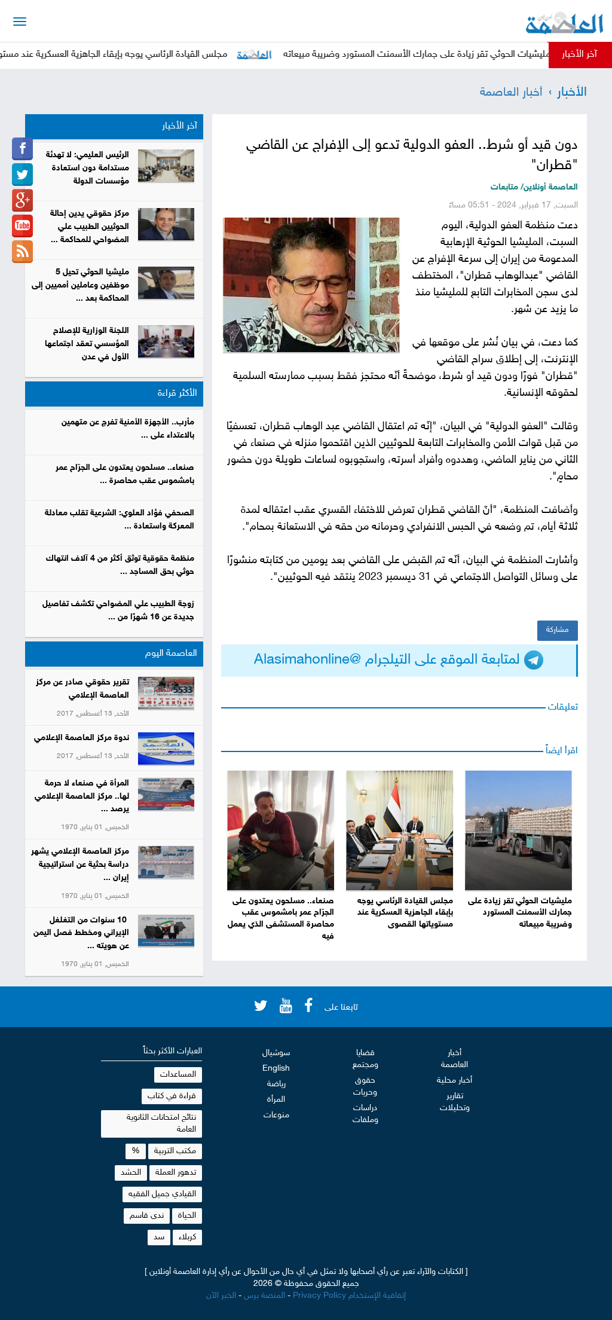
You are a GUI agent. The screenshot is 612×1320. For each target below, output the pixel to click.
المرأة (276, 1100)
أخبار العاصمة (511, 92)
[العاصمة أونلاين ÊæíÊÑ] (22, 174)
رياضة (276, 1084)
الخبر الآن (221, 1296)
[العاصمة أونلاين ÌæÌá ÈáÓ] (22, 200)
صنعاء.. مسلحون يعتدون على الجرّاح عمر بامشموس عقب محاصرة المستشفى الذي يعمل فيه (281, 919)
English (276, 1069)
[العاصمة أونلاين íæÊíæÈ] (22, 226)
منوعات (276, 1115)
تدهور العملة (175, 1173)
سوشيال (276, 1053)
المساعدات (178, 1075)
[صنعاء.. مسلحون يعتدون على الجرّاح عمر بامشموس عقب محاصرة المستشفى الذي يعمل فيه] (280, 830)
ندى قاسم (147, 1216)
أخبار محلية (454, 1080)
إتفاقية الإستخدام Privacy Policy (349, 1296)
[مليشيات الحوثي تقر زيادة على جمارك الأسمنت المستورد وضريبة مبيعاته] (518, 830)
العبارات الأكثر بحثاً (172, 1051)
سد (159, 1237)
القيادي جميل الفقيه (162, 1194)
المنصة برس (264, 1296)
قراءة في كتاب (172, 1096)
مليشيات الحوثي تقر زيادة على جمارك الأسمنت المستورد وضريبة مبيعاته (438, 54)
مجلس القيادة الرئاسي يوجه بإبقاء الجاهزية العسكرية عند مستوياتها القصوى (405, 913)
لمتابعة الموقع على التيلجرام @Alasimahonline (389, 660)
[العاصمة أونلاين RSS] (22, 251)
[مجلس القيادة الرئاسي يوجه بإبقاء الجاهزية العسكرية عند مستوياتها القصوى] (399, 830)
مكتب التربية (175, 1151)
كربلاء (187, 1237)
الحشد (131, 1173)
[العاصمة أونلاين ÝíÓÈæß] (22, 149)
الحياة (187, 1216)
